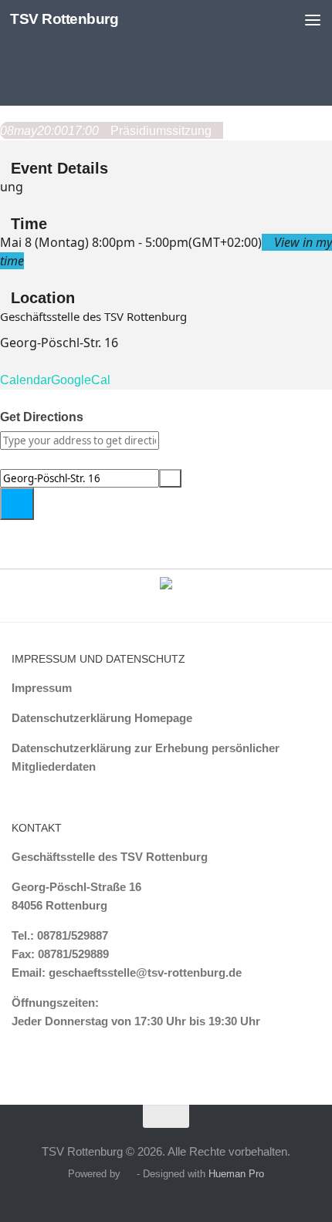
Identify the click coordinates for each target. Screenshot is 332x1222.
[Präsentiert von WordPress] (129, 1174)
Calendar (25, 380)
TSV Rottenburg (64, 19)
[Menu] (312, 19)
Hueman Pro (236, 1174)
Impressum (42, 687)
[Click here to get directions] (17, 504)
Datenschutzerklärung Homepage (102, 717)
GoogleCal (80, 380)
